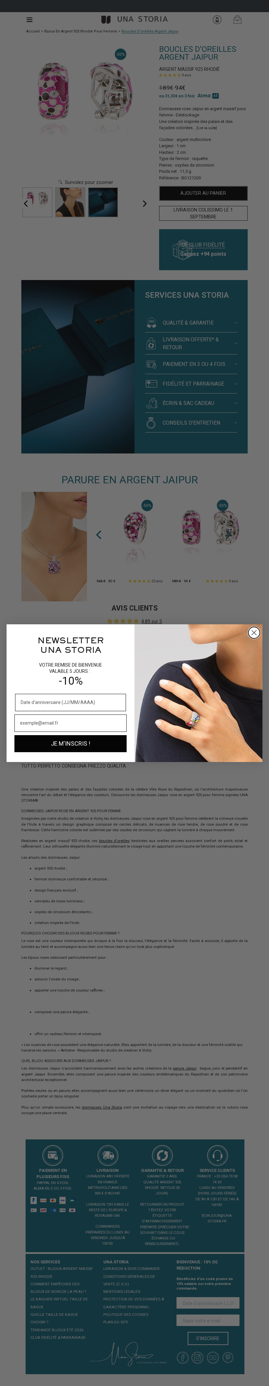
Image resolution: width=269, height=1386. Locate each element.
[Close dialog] (254, 632)
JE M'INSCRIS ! (70, 743)
